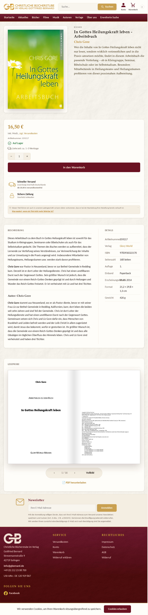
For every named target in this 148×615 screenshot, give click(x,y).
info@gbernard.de (14, 573)
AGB (102, 559)
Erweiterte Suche (109, 17)
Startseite (9, 17)
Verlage (79, 17)
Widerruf (105, 564)
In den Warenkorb (74, 167)
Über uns (92, 17)
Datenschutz (106, 554)
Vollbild (89, 480)
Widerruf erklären (61, 564)
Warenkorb (58, 559)
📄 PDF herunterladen (73, 489)
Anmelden (105, 515)
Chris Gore (82, 42)
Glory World (124, 244)
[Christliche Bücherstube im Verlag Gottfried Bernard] (29, 7)
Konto (55, 554)
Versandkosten (59, 549)
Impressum (106, 549)
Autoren (67, 17)
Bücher (35, 17)
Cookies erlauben (116, 609)
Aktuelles (23, 17)
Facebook (14, 600)
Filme (46, 17)
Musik (56, 17)
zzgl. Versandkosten (28, 133)
